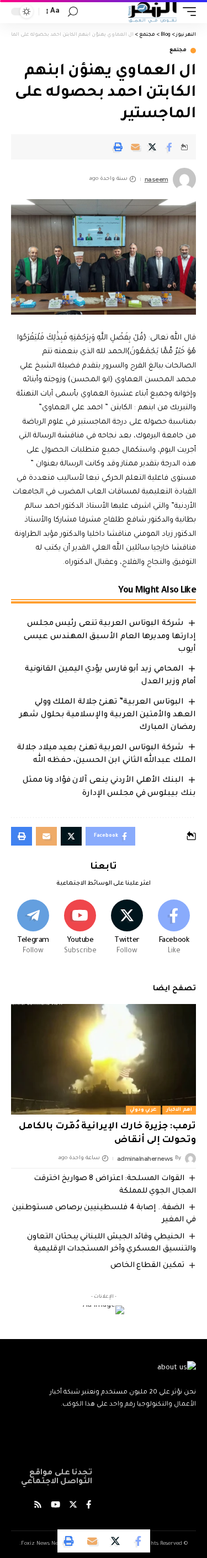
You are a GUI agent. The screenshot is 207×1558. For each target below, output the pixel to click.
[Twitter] (127, 928)
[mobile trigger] (186, 11)
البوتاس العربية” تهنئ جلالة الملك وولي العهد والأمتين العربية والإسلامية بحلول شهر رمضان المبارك (107, 715)
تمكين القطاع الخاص (147, 1265)
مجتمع (178, 50)
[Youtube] (80, 928)
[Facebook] (174, 928)
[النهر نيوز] (152, 11)
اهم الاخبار (179, 1110)
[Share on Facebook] (169, 147)
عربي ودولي (143, 1110)
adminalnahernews (145, 1158)
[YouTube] (55, 1506)
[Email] (135, 147)
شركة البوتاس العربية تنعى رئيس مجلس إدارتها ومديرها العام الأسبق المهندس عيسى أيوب (110, 636)
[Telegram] (33, 928)
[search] (73, 11)
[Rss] (38, 1506)
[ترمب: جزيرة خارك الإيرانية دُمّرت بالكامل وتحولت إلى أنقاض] (103, 1059)
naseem (156, 179)
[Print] (118, 147)
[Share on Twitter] (152, 147)
